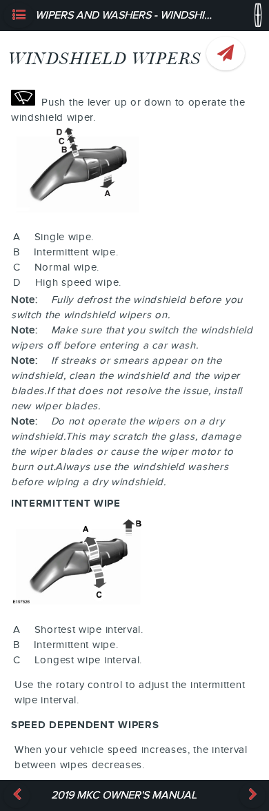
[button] (18, 15)
